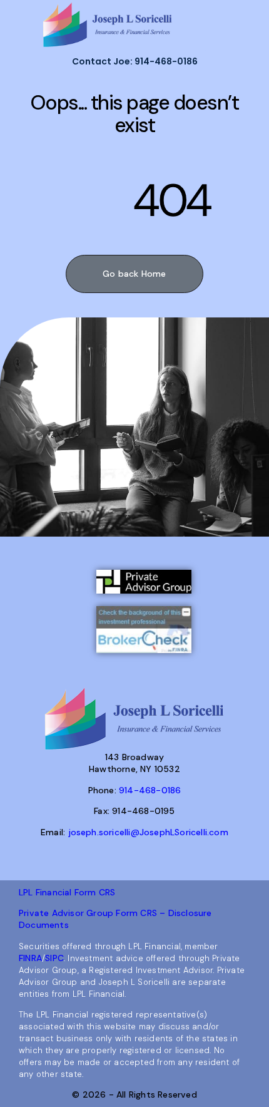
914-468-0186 (150, 790)
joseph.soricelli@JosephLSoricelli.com (148, 832)
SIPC (54, 958)
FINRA (30, 958)
